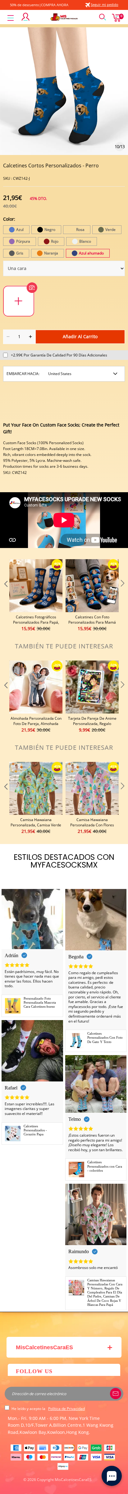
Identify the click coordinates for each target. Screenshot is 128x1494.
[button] (5, 595)
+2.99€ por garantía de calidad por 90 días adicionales (59, 355)
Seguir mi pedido (104, 4)
